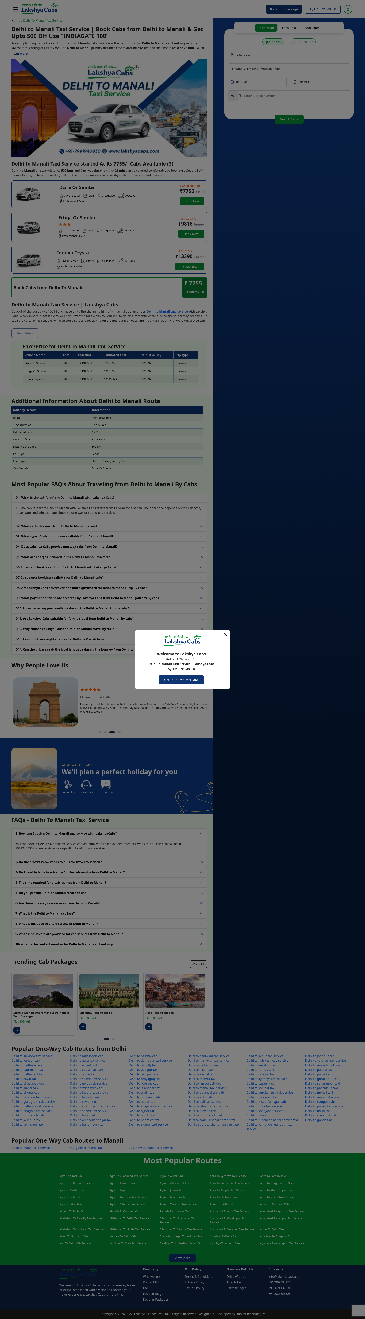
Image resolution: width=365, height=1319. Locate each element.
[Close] (225, 634)
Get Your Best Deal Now (181, 680)
